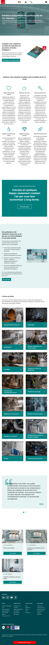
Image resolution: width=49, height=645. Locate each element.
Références (27, 607)
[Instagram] (8, 598)
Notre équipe (16, 614)
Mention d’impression (27, 634)
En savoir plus (6, 279)
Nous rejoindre (16, 612)
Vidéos (26, 609)
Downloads (27, 612)
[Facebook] (16, 598)
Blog (26, 606)
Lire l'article (12, 553)
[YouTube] (12, 598)
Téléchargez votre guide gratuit (11, 60)
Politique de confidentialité (37, 634)
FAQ (26, 611)
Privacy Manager (9, 636)
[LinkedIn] (4, 598)
